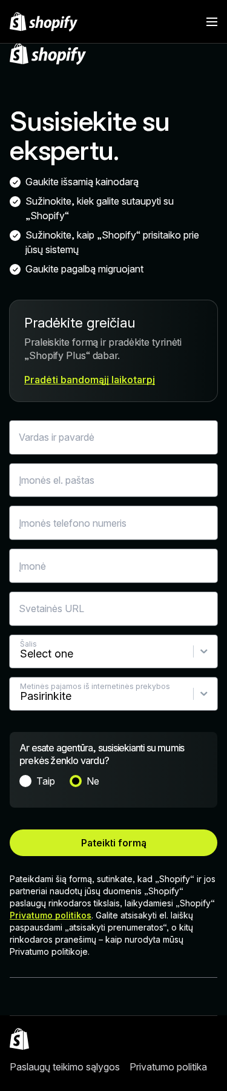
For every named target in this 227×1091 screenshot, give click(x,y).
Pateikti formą (113, 843)
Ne (93, 781)
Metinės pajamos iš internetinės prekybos (95, 686)
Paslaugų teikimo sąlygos (65, 1067)
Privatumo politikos (50, 915)
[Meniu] (211, 21)
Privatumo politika (168, 1067)
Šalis (28, 643)
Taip (45, 781)
